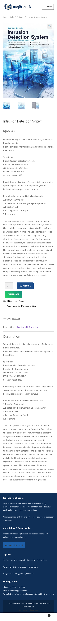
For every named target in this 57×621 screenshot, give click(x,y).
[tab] (8, 327)
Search (28, 617)
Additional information (28, 327)
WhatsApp (14, 294)
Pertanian (20, 17)
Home (5, 17)
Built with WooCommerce (28, 610)
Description (8, 327)
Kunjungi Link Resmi (14, 545)
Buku (12, 17)
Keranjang (25, 285)
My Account (9, 617)
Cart (44, 615)
